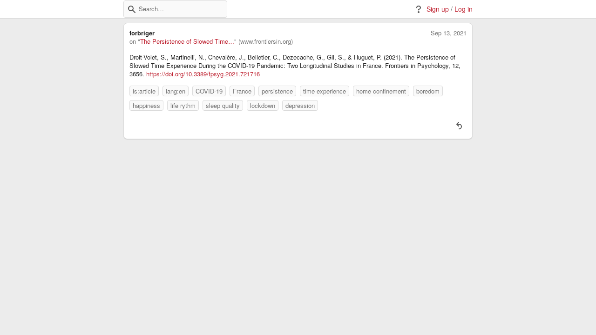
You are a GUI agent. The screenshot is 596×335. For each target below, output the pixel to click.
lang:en (175, 91)
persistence (277, 91)
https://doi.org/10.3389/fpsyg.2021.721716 (203, 74)
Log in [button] (463, 9)
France (242, 91)
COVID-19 (209, 91)
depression (300, 105)
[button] (131, 9)
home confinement (381, 91)
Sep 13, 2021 (449, 33)
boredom (428, 91)
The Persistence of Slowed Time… (187, 41)
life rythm (183, 105)
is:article (144, 91)
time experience (324, 91)
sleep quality (223, 105)
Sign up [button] (438, 9)
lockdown (262, 105)
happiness (146, 105)
